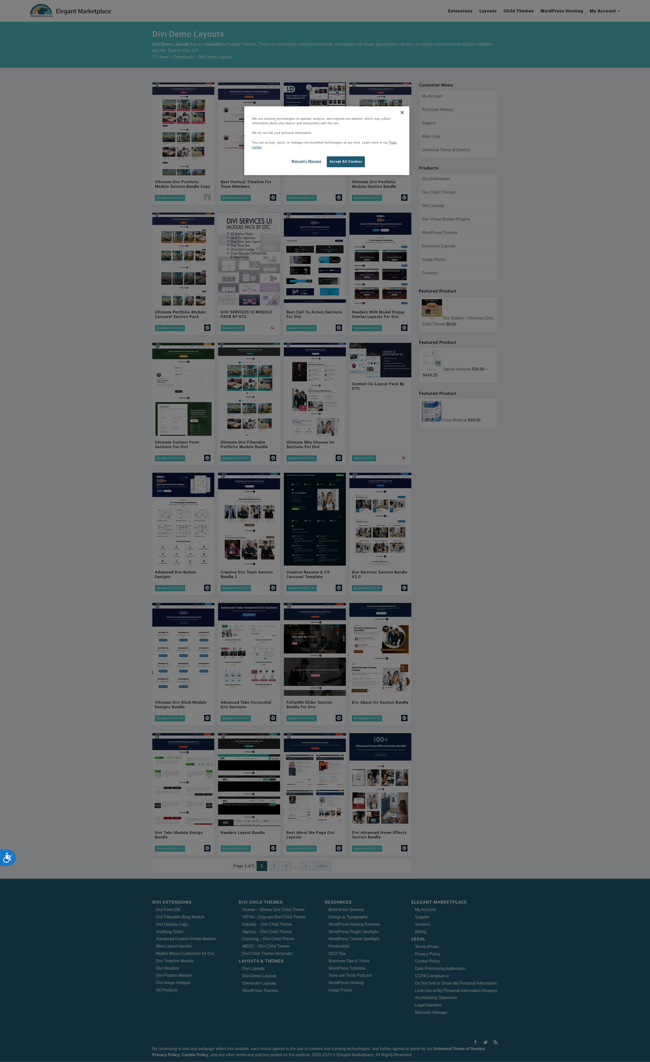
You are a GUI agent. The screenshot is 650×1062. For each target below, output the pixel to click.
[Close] (402, 112)
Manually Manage (306, 161)
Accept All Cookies (346, 161)
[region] (326, 140)
